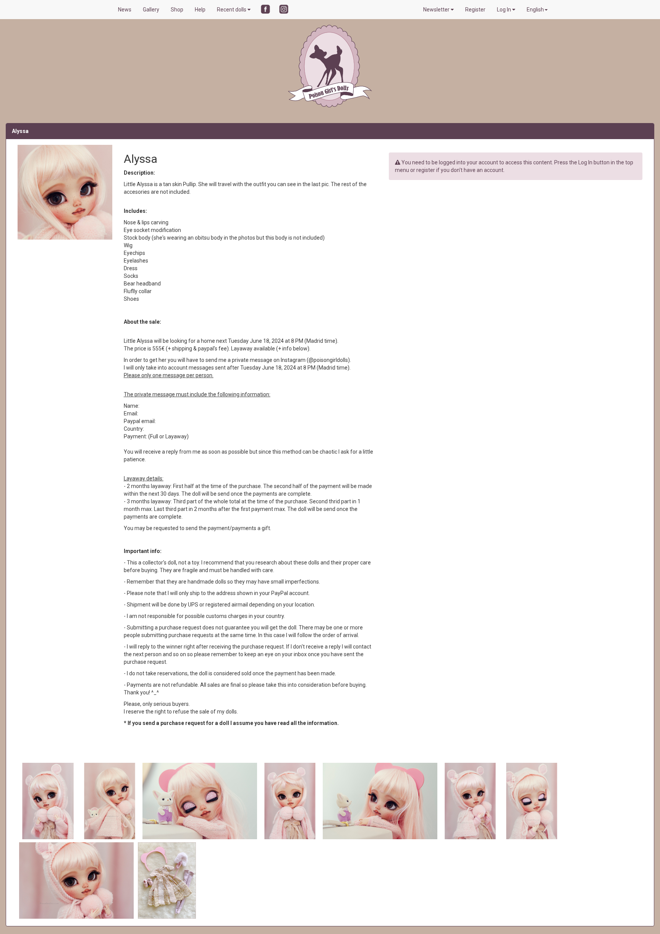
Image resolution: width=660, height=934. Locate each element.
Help (200, 9)
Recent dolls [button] (232, 9)
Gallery (151, 9)
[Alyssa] (48, 801)
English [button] (535, 9)
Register (475, 9)
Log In (504, 9)
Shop (177, 9)
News (124, 9)
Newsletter (437, 9)
